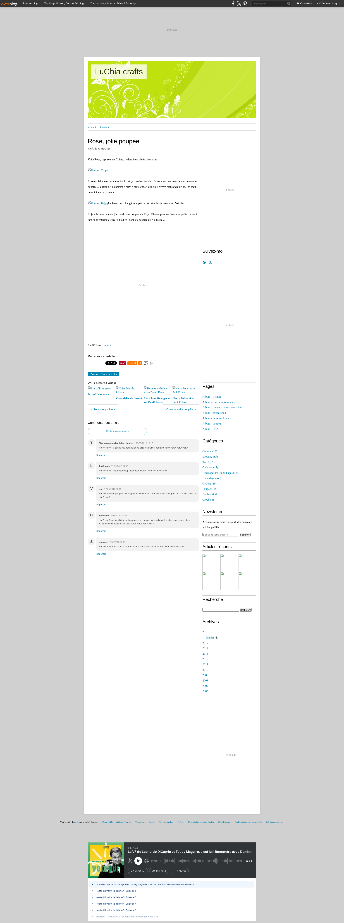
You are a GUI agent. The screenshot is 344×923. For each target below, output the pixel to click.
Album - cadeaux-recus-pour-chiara (222, 407)
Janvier (210, 637)
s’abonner (140, 871)
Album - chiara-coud (214, 412)
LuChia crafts (119, 71)
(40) (211, 478)
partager (161, 871)
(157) (210, 451)
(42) (220, 472)
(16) (209, 489)
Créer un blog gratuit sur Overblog (117, 821)
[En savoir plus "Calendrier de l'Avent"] (211, 581)
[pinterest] (245, 3)
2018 (205, 632)
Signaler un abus (166, 821)
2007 (205, 686)
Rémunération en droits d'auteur (201, 821)
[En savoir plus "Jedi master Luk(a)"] (247, 581)
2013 (205, 653)
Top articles (140, 821)
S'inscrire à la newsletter (103, 374)
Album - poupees (212, 423)
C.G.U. (181, 821)
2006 (205, 691)
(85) (210, 456)
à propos (181, 871)
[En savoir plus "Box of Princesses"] (247, 563)
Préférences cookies (274, 821)
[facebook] (233, 3)
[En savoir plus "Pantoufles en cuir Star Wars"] (229, 563)
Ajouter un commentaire (117, 431)
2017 (205, 643)
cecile (76, 821)
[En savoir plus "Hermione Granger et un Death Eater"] (229, 581)
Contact (104, 127)
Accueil (92, 127)
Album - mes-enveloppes (216, 418)
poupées (106, 345)
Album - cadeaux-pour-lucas (218, 402)
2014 (205, 648)
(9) (210, 494)
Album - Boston (211, 396)
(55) (208, 462)
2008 (205, 680)
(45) (210, 467)
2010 (205, 669)
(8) (208, 499)
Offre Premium (224, 821)
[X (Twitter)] (239, 3)
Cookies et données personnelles (248, 821)
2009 (205, 675)
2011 (205, 664)
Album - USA (210, 429)
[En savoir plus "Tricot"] (211, 563)
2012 (205, 659)
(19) (209, 483)
